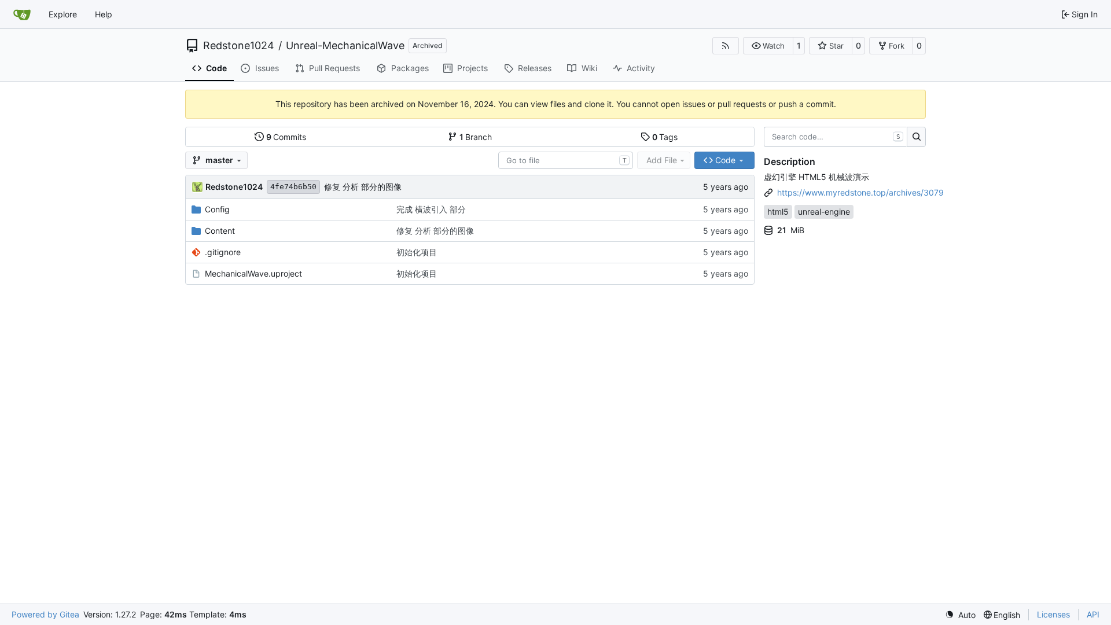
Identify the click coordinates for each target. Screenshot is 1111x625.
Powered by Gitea (45, 614)
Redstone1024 (238, 46)
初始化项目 (416, 252)
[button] (768, 45)
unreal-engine (824, 211)
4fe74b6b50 (293, 186)
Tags (665, 137)
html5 (778, 211)
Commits (286, 137)
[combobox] (565, 160)
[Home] (22, 14)
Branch (475, 137)
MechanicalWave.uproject (253, 273)
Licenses (1053, 614)
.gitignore (223, 252)
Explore (63, 14)
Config (217, 209)
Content (220, 231)
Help (103, 14)
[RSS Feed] (725, 45)
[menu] (960, 615)
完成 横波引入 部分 (431, 209)
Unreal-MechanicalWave (345, 46)
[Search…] (916, 137)
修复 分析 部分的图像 (363, 187)
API (1093, 614)
